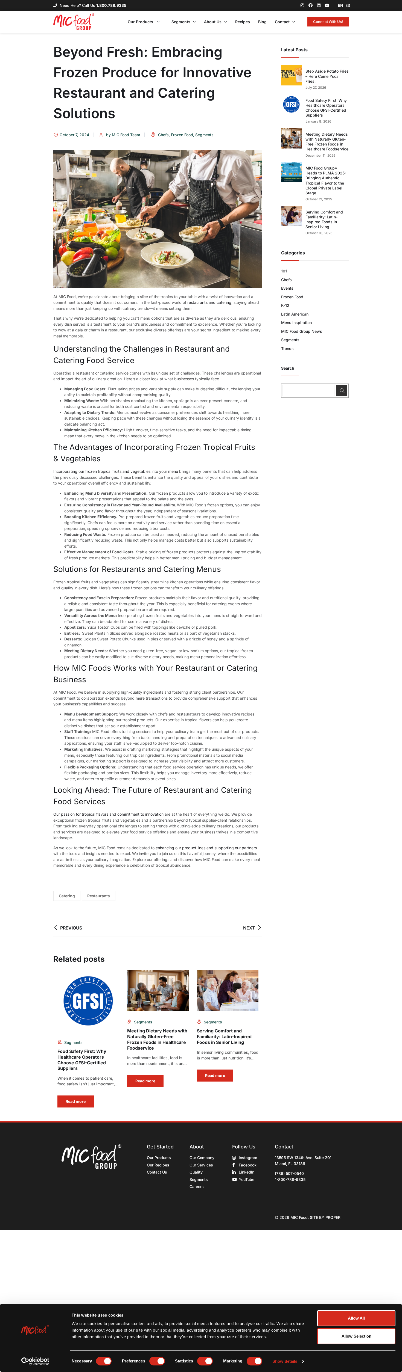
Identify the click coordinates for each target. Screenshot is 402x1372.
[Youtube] (327, 5)
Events (287, 288)
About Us (213, 21)
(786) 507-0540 (289, 1173)
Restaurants (98, 895)
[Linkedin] (318, 5)
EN (340, 5)
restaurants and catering (209, 302)
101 (284, 271)
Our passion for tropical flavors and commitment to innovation (108, 814)
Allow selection (356, 1336)
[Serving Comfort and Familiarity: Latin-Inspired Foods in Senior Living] (291, 216)
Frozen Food (182, 134)
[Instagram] (302, 5)
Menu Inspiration (296, 322)
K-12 (285, 305)
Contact (282, 21)
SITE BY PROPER (325, 1217)
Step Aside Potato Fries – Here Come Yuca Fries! (327, 76)
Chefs (163, 134)
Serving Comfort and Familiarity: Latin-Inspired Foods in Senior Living (224, 1036)
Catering (67, 895)
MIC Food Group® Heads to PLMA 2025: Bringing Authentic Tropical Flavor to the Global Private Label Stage (325, 180)
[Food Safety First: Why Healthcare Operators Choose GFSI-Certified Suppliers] (291, 104)
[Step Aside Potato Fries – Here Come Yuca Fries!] (291, 75)
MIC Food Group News (301, 331)
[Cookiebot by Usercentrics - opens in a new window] (35, 1361)
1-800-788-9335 (290, 1179)
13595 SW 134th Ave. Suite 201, (304, 1157)
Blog (262, 21)
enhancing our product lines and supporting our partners (206, 847)
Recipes (242, 21)
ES (347, 5)
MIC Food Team (126, 134)
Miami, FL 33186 (290, 1163)
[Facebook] (310, 5)
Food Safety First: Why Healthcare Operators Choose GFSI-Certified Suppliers (81, 1060)
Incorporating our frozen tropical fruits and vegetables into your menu (115, 471)
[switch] (157, 1361)
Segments (180, 21)
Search (287, 368)
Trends (287, 348)
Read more (76, 1101)
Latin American (294, 314)
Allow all (356, 1318)
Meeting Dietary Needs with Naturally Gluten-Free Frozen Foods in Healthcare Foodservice (157, 1039)
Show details (284, 1361)
